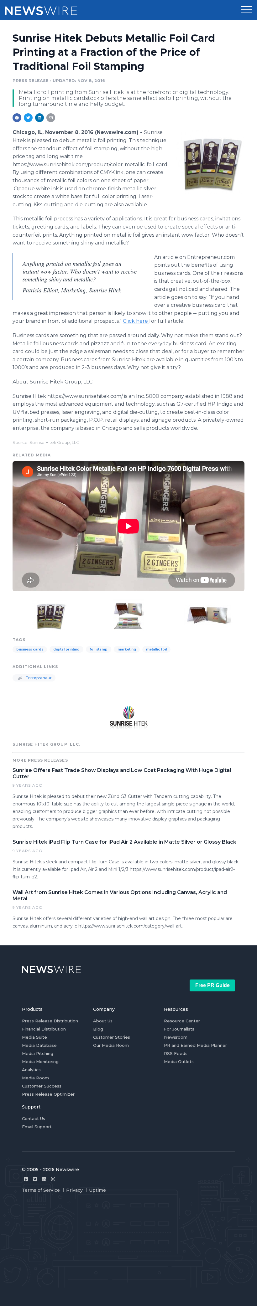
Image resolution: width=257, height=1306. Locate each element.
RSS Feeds (175, 1053)
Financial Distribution (44, 1028)
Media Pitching (37, 1053)
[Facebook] (26, 1179)
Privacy (74, 1190)
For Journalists (179, 1028)
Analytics (31, 1069)
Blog (98, 1028)
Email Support (37, 1126)
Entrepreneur (38, 678)
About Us (103, 1020)
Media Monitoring (40, 1061)
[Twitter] (35, 1179)
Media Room (35, 1077)
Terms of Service (41, 1190)
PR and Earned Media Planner (195, 1045)
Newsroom (175, 1037)
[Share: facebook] (17, 118)
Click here (136, 321)
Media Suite (34, 1037)
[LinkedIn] (44, 1179)
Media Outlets (179, 1061)
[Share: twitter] (28, 118)
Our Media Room (111, 1045)
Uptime (97, 1190)
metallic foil (156, 649)
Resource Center (182, 1020)
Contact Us (33, 1118)
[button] (246, 10)
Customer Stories (111, 1037)
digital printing (66, 649)
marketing (127, 649)
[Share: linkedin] (39, 118)
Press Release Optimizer (48, 1094)
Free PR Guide (212, 985)
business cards (29, 649)
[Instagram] (53, 1179)
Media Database (39, 1045)
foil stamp (99, 649)
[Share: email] (51, 118)
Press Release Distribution (50, 1020)
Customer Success (41, 1085)
